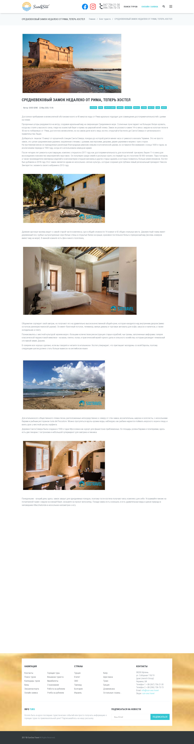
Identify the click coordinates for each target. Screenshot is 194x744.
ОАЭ (76, 681)
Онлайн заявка (31, 692)
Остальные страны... (112, 692)
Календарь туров (32, 681)
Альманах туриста (55, 677)
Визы (26, 684)
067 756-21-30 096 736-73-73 (111, 6)
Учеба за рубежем (55, 692)
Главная (92, 19)
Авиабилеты (52, 681)
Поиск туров (131, 7)
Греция (106, 684)
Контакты (28, 673)
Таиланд (78, 684)
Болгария (78, 688)
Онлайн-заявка (149, 7)
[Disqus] (95, 543)
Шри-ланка (108, 677)
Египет (77, 677)
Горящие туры (53, 673)
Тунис (105, 681)
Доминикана (109, 688)
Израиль (78, 692)
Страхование (53, 684)
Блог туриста (105, 19)
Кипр (105, 673)
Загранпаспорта (31, 688)
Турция (77, 673)
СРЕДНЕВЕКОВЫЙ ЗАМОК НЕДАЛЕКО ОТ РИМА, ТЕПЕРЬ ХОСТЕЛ (143, 19)
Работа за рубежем (56, 688)
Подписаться (160, 716)
